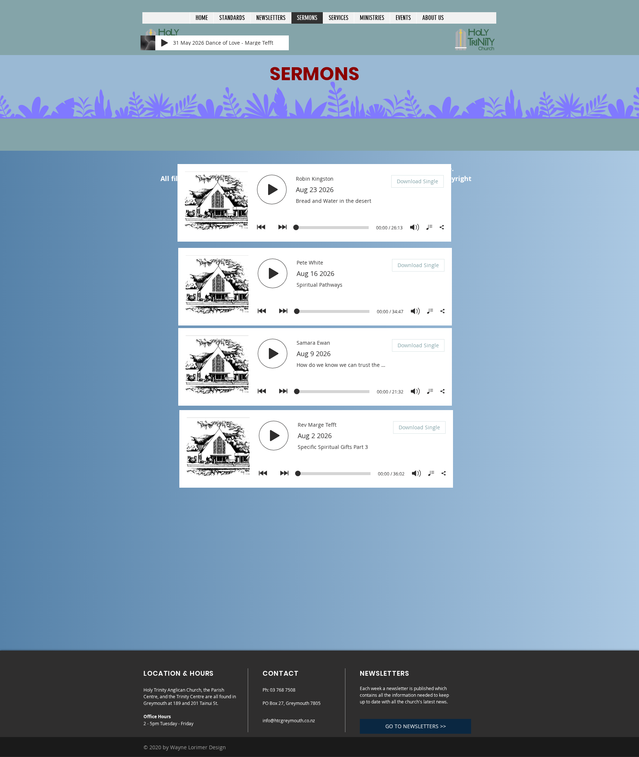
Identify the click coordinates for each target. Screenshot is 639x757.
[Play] (164, 43)
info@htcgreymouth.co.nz (289, 720)
